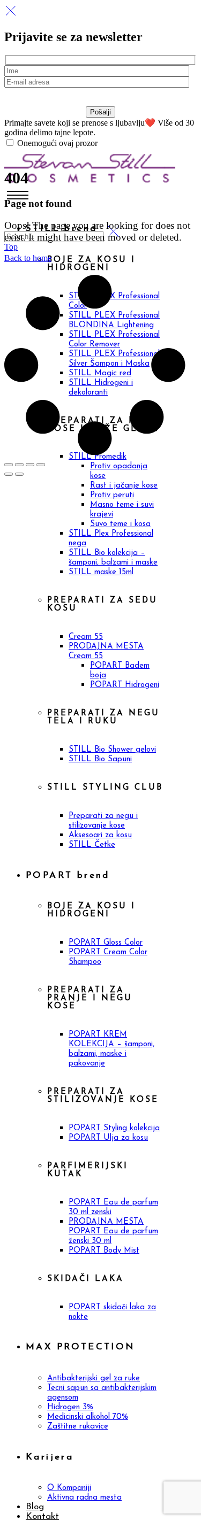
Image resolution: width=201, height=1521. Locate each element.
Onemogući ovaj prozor (56, 143)
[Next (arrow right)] (19, 474)
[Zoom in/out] (8, 464)
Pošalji (100, 112)
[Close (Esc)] (40, 464)
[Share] (30, 464)
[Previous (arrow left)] (8, 474)
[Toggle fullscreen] (19, 464)
